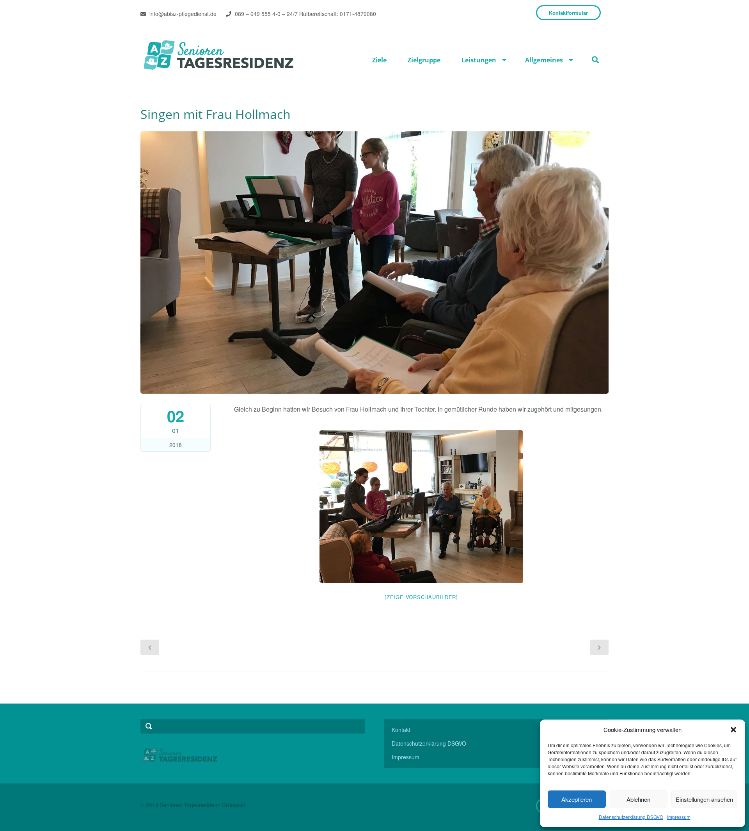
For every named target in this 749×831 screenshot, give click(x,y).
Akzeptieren (576, 799)
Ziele (379, 60)
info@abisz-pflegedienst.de (183, 14)
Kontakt (401, 730)
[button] (733, 730)
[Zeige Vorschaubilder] (421, 597)
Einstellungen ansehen (704, 799)
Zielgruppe (424, 60)
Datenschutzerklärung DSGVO (631, 816)
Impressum (678, 816)
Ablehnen (638, 799)
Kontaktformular (568, 12)
